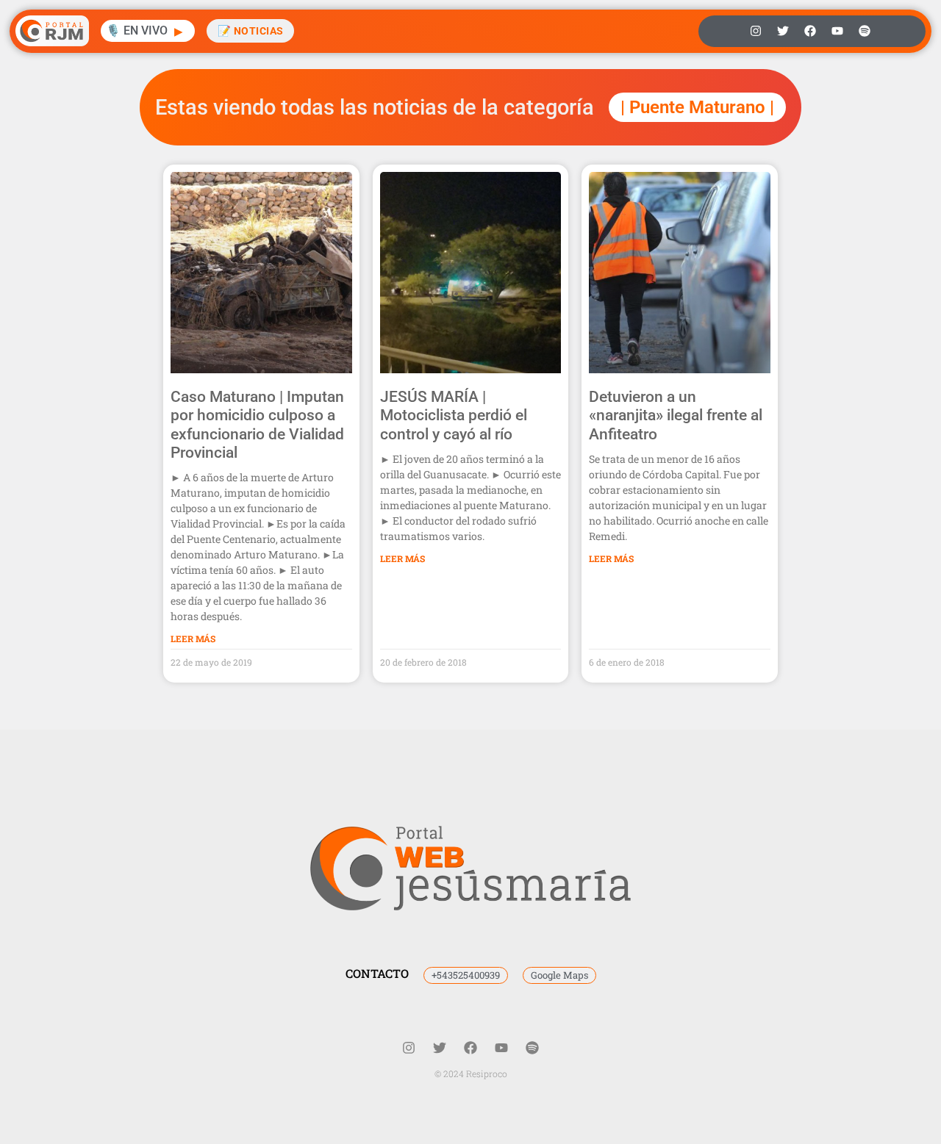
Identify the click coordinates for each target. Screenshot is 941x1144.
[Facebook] (810, 31)
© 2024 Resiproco (470, 1073)
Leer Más (193, 638)
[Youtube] (837, 31)
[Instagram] (756, 31)
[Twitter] (783, 31)
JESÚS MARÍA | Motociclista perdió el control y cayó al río (453, 415)
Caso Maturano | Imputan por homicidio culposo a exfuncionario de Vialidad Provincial (257, 424)
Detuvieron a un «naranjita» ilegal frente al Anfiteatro (675, 415)
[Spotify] (864, 31)
